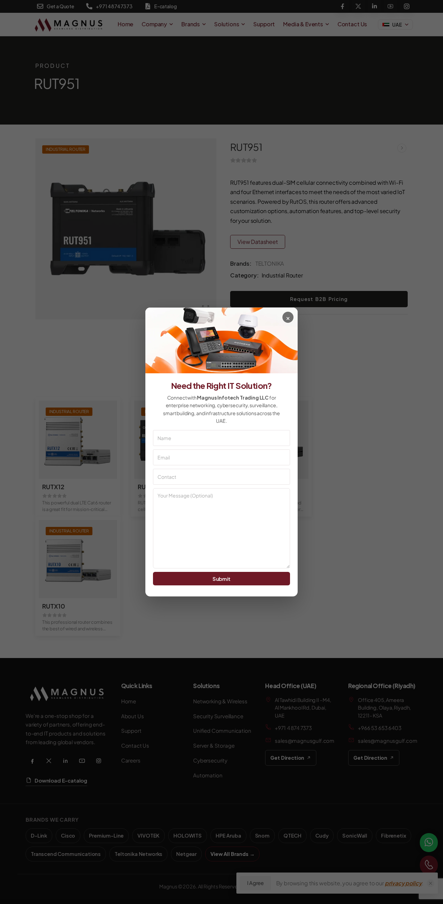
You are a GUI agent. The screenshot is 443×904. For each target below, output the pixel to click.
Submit (221, 578)
